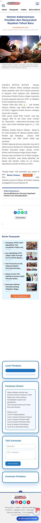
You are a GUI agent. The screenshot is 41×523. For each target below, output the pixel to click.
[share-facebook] (15, 212)
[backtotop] (21, 493)
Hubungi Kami (31, 510)
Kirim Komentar (13, 463)
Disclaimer (8, 510)
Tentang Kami (9, 507)
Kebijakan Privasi (19, 510)
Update (28, 175)
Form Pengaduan (28, 512)
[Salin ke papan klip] (25, 212)
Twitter (25, 505)
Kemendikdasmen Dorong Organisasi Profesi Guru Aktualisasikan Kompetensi (19, 194)
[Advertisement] (20, 325)
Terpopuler (13, 10)
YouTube (22, 505)
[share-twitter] (18, 212)
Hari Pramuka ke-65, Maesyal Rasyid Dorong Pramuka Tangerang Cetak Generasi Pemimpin (14, 266)
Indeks (23, 10)
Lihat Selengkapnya (20, 296)
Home (4, 10)
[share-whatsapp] (22, 212)
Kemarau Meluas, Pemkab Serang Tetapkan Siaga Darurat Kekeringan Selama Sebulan (13, 286)
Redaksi (17, 507)
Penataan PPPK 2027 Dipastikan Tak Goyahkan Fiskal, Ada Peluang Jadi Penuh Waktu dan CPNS (14, 245)
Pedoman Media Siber (29, 507)
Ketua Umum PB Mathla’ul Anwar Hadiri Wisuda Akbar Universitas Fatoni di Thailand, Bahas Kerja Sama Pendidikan (14, 276)
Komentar (21, 218)
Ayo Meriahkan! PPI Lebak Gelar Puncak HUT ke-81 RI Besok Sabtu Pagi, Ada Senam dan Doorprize (14, 255)
